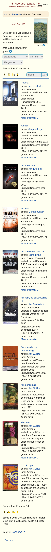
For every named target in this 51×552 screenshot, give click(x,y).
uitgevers (16, 14)
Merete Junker (36, 86)
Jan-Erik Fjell (35, 168)
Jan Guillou (34, 354)
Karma (24, 125)
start (6, 14)
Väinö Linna (34, 255)
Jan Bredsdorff (36, 304)
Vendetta (25, 422)
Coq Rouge (27, 465)
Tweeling (25, 208)
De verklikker (28, 165)
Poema (24, 82)
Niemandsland (28, 385)
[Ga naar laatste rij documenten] (24, 74)
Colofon (9, 540)
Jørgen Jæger (35, 129)
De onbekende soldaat (32, 251)
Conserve (16, 532)
